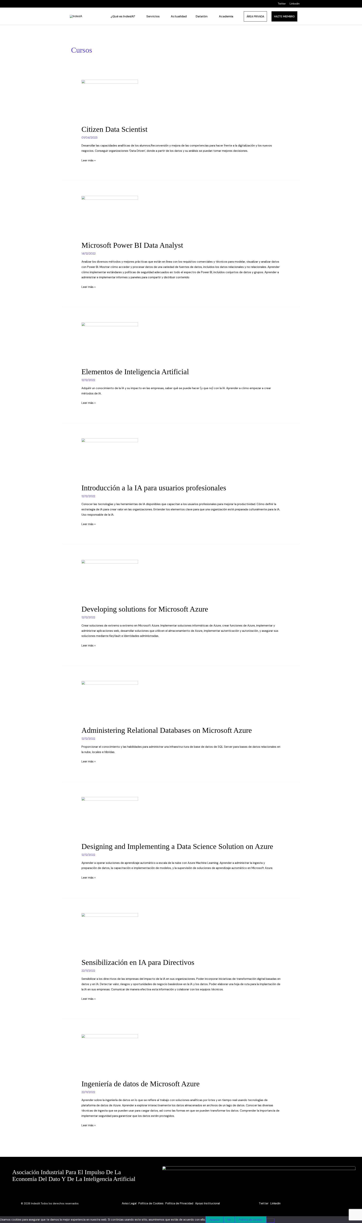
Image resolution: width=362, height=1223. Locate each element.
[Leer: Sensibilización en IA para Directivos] (109, 933)
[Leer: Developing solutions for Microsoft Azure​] (109, 579)
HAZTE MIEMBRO (284, 16)
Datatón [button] (202, 16)
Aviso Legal (129, 1203)
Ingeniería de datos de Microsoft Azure (140, 1084)
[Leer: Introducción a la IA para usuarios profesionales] (109, 458)
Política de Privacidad (179, 1203)
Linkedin (295, 3)
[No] (270, 1220)
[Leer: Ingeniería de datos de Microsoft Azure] (109, 1054)
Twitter (282, 3)
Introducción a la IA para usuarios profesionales (153, 488)
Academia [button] (226, 16)
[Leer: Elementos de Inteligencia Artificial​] (109, 342)
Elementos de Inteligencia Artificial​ (135, 371)
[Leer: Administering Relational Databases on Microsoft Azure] (109, 701)
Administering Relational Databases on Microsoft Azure (166, 730)
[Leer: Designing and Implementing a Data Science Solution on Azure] (109, 817)
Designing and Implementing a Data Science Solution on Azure (177, 846)
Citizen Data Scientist (114, 129)
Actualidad (179, 16)
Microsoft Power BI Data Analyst (132, 245)
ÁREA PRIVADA (255, 16)
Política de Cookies (150, 1203)
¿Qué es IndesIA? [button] (123, 16)
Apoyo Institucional (207, 1203)
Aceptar (214, 1219)
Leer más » (88, 160)
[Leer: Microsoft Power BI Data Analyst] (109, 216)
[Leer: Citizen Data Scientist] (109, 100)
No (229, 1219)
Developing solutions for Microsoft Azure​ (144, 609)
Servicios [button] (153, 16)
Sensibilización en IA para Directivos (137, 962)
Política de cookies (250, 1219)
